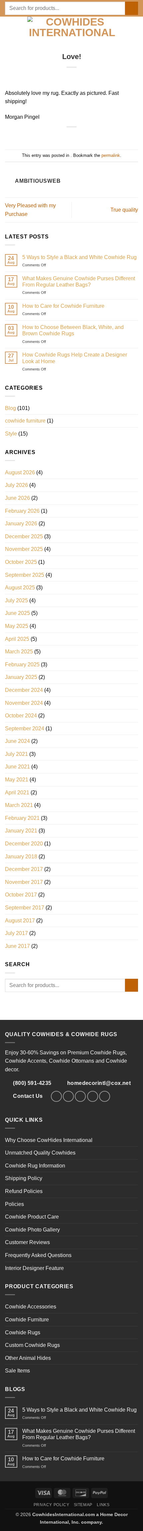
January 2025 (21, 677)
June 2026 (17, 498)
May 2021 (16, 779)
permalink (110, 155)
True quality (124, 210)
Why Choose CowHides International (48, 1140)
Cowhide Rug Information (35, 1165)
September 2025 (24, 575)
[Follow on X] (80, 1096)
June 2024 (17, 741)
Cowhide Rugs (22, 1332)
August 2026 (20, 472)
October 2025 (21, 562)
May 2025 (16, 626)
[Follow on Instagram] (68, 1096)
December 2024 (24, 690)
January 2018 (21, 856)
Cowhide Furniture (27, 1319)
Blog (10, 408)
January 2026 (21, 523)
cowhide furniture (25, 421)
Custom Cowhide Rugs (32, 1345)
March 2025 (19, 651)
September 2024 (24, 728)
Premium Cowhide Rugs (96, 1052)
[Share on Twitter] (75, 137)
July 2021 (16, 754)
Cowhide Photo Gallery (32, 1229)
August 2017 (20, 920)
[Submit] (131, 8)
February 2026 (22, 511)
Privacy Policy (52, 1504)
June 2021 (17, 766)
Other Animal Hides (28, 1358)
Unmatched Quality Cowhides (40, 1153)
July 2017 (16, 933)
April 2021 (17, 792)
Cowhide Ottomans (71, 1061)
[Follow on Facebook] (56, 1096)
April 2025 (17, 639)
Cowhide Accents (25, 1061)
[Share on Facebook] (67, 137)
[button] (9, 28)
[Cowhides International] (72, 28)
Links (103, 1504)
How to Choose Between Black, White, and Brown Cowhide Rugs (73, 330)
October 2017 (21, 895)
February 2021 (22, 818)
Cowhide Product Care (32, 1217)
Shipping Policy (23, 1178)
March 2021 (19, 805)
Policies (14, 1204)
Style (11, 433)
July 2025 (16, 600)
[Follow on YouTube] (104, 1096)
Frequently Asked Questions (38, 1255)
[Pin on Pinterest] (83, 137)
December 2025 (24, 536)
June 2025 (17, 613)
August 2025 (20, 587)
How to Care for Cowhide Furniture (63, 306)
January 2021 (21, 830)
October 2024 (21, 715)
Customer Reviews (27, 1242)
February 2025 (22, 664)
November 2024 (24, 703)
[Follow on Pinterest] (92, 1096)
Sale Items (17, 1370)
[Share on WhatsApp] (59, 137)
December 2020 (24, 843)
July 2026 (16, 485)
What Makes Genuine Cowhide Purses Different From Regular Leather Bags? (78, 282)
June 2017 (17, 946)
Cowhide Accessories (30, 1306)
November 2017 (24, 882)
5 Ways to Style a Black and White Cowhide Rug (79, 257)
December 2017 (24, 869)
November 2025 (24, 549)
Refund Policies (24, 1191)
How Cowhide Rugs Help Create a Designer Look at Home (74, 358)
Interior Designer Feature (34, 1268)
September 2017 (24, 907)
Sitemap (83, 1504)
